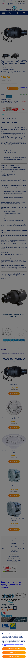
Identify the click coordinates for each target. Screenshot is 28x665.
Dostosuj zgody (14, 652)
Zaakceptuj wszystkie (14, 656)
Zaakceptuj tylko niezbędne (14, 648)
